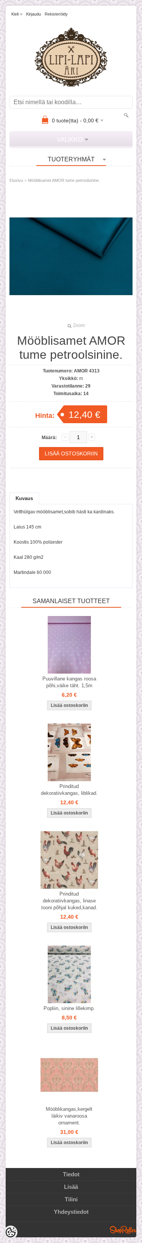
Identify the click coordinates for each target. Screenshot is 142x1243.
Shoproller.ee (123, 1230)
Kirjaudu (33, 14)
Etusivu (16, 180)
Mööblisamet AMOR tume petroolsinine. (64, 180)
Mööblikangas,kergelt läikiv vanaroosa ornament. (69, 1116)
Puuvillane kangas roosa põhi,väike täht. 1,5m (69, 682)
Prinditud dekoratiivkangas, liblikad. (69, 789)
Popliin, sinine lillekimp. (69, 1008)
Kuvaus (24, 498)
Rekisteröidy (56, 14)
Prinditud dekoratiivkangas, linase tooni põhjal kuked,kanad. (69, 900)
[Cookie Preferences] (10, 1232)
